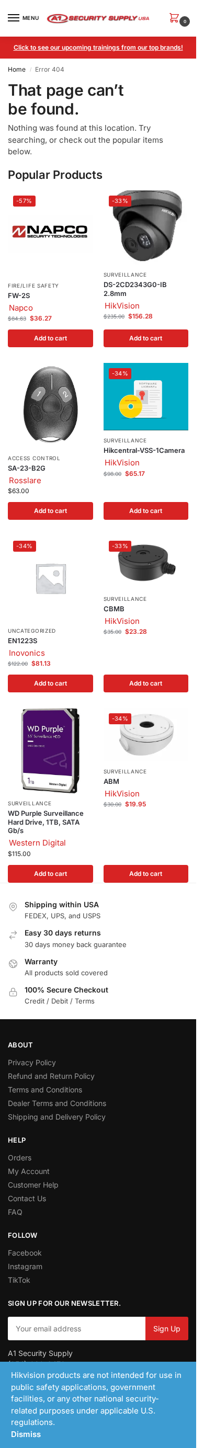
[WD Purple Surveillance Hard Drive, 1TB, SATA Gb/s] (50, 750)
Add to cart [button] (50, 338)
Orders (19, 1157)
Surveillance (125, 274)
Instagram (25, 1266)
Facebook (25, 1252)
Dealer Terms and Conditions (57, 1103)
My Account (29, 1171)
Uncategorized (32, 631)
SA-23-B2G (27, 468)
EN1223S (22, 640)
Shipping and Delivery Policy (57, 1116)
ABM (111, 781)
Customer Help (33, 1184)
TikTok (19, 1279)
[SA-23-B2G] (50, 405)
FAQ (15, 1211)
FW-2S (19, 295)
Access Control (34, 458)
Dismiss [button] (26, 1434)
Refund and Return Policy (51, 1075)
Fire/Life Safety (33, 285)
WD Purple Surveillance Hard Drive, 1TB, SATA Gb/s (46, 822)
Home (17, 69)
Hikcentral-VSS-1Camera (144, 450)
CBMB (114, 609)
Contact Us (27, 1198)
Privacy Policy (32, 1062)
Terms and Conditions (45, 1089)
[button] (176, 18)
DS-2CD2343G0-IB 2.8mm (135, 289)
